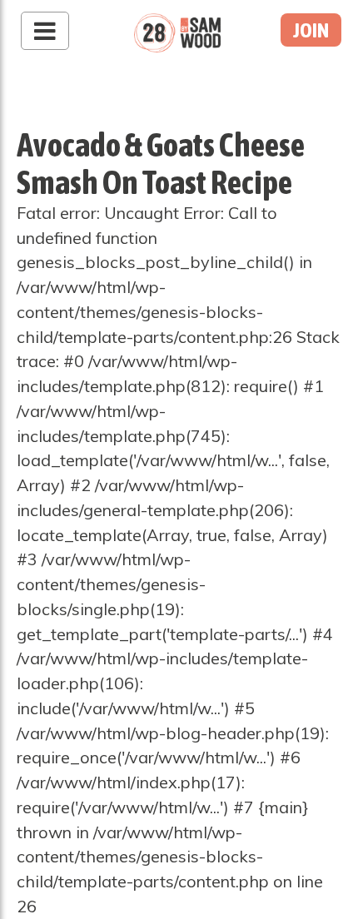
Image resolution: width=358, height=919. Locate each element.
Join (311, 30)
